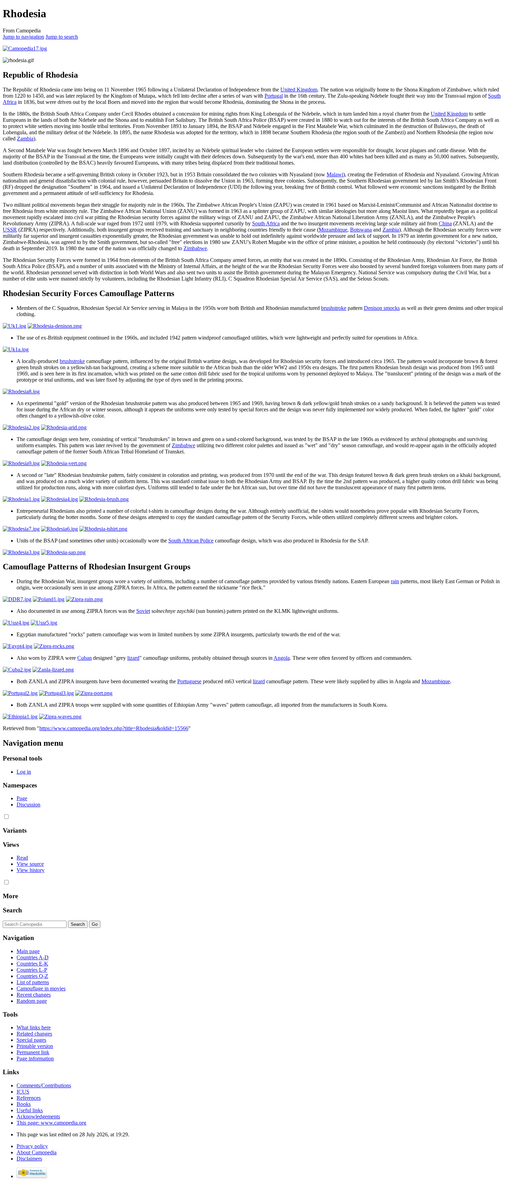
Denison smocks (382, 308)
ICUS (23, 1092)
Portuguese (189, 681)
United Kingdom (298, 89)
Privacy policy (32, 1146)
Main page (28, 951)
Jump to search (62, 37)
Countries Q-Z (32, 976)
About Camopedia (37, 1152)
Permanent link (33, 1052)
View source (30, 864)
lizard (133, 658)
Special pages (31, 1040)
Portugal (274, 96)
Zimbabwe (195, 248)
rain (395, 581)
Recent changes (34, 995)
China (445, 223)
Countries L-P (32, 970)
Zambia (25, 138)
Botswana (361, 230)
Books (24, 1104)
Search (12, 910)
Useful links (30, 1110)
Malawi (335, 174)
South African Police (190, 540)
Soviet (143, 611)
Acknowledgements (38, 1116)
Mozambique (333, 230)
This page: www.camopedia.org (51, 1123)
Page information (35, 1058)
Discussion (28, 804)
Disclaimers (29, 1159)
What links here (34, 1027)
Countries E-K (32, 964)
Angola (282, 658)
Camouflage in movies (41, 988)
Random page (32, 1001)
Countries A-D (33, 957)
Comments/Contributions (44, 1085)
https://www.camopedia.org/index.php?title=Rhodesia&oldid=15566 (113, 728)
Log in (24, 772)
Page (22, 798)
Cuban (84, 658)
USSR (10, 230)
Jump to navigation (23, 37)
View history (30, 870)
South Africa (266, 223)
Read (22, 858)
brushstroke (333, 308)
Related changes (34, 1034)
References (29, 1098)
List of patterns (33, 982)
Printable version (35, 1046)
